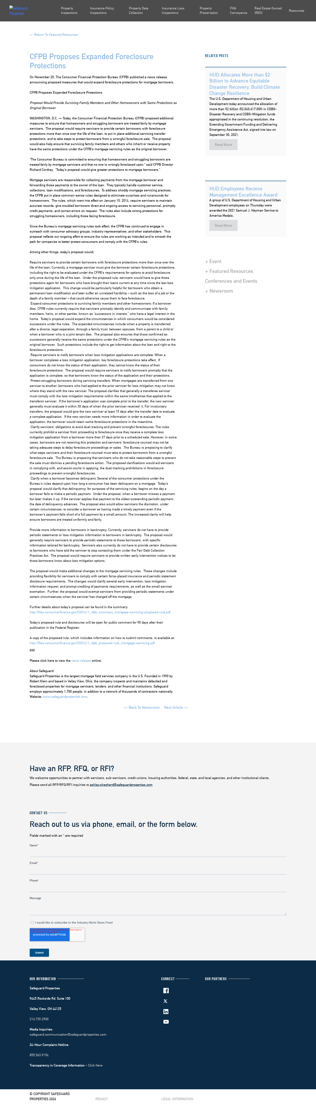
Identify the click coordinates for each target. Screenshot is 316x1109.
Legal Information (177, 1099)
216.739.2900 (39, 1019)
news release (81, 661)
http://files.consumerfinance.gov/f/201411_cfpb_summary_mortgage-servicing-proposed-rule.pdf (100, 612)
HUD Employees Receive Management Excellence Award (243, 191)
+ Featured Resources (229, 271)
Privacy (101, 1099)
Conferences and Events (231, 281)
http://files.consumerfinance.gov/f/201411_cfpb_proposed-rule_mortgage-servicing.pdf (92, 643)
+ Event (213, 261)
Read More (223, 144)
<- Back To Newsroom (142, 707)
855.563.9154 (39, 1055)
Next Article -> (176, 707)
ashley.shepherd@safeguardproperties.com (121, 785)
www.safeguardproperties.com (65, 697)
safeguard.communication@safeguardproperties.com (68, 1034)
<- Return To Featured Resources (54, 35)
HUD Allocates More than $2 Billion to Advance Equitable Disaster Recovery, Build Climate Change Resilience (244, 84)
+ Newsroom (219, 291)
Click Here (95, 1065)
